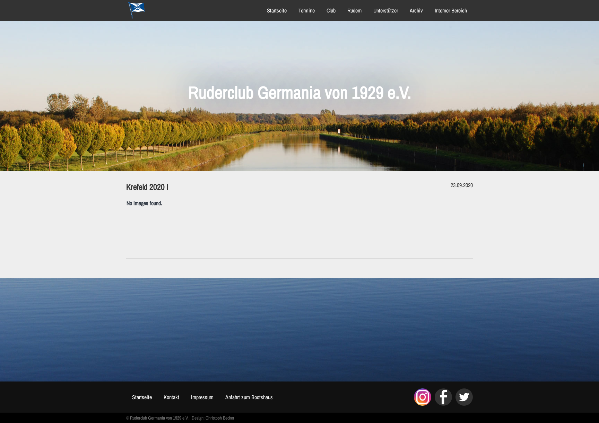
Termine (306, 10)
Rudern (354, 10)
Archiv (416, 10)
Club (331, 10)
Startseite (277, 10)
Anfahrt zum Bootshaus (249, 397)
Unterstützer (385, 10)
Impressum (202, 397)
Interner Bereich (451, 10)
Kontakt (171, 397)
